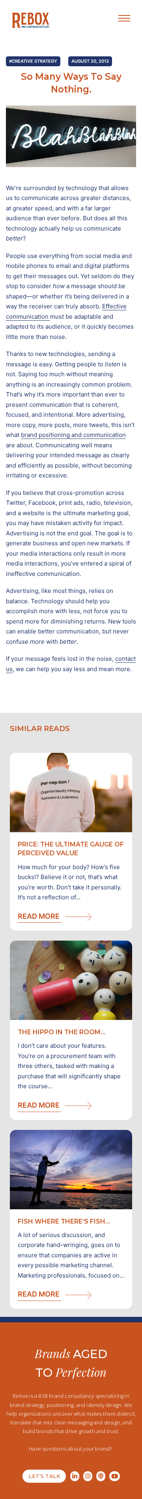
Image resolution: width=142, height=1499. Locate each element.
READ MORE (39, 916)
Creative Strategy (34, 61)
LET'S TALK (44, 1476)
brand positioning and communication (73, 435)
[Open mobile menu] (124, 18)
